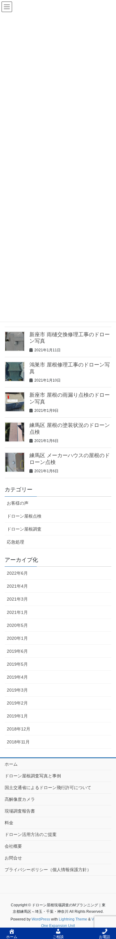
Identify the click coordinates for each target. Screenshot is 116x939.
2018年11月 (18, 741)
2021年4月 (17, 586)
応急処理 (15, 542)
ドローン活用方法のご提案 (31, 834)
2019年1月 (17, 716)
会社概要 (13, 846)
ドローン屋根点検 (24, 516)
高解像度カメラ (20, 799)
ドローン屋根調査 (24, 529)
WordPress (41, 919)
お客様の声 (17, 503)
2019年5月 (17, 664)
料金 (9, 822)
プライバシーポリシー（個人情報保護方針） (48, 869)
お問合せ (13, 857)
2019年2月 (17, 703)
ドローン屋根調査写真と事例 (33, 775)
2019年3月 (17, 690)
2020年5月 (17, 625)
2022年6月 (17, 573)
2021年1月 (17, 612)
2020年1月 (17, 638)
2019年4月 (17, 677)
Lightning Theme (73, 919)
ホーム (11, 764)
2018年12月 (18, 728)
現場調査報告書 (20, 811)
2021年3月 (17, 599)
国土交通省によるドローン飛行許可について (48, 787)
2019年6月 (17, 651)
